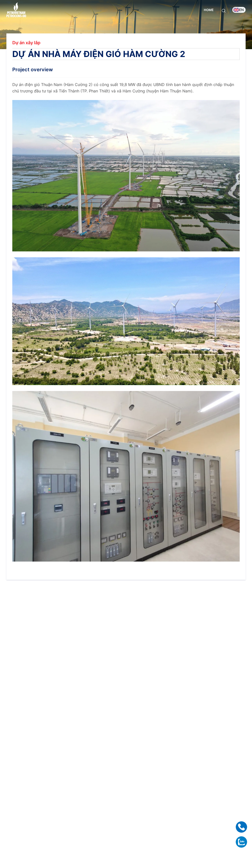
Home (209, 10)
